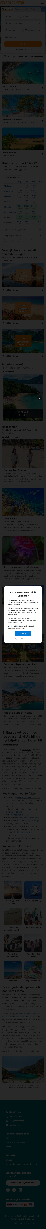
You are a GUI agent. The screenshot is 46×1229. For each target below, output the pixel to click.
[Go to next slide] (39, 397)
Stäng (23, 633)
